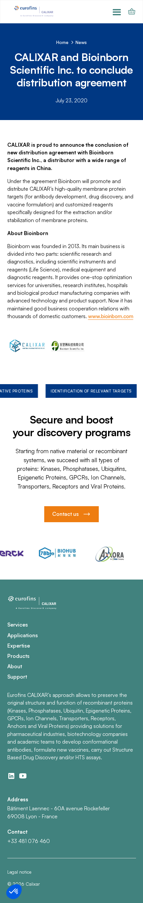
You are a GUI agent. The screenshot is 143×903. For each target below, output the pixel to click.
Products (18, 656)
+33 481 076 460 (28, 841)
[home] (35, 12)
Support (17, 676)
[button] (117, 12)
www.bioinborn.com (110, 316)
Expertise (18, 645)
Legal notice (19, 872)
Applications (22, 635)
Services (17, 624)
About (14, 666)
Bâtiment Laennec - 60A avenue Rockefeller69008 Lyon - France (58, 812)
